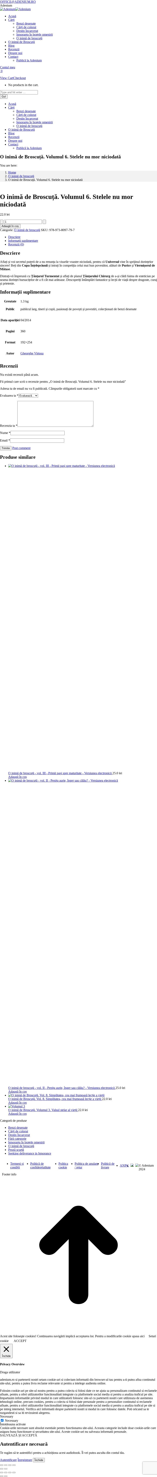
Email (5, 440)
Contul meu (7, 67)
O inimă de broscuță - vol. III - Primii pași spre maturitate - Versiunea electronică (60, 773)
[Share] (5, 1472)
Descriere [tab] (14, 237)
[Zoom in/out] (14, 1472)
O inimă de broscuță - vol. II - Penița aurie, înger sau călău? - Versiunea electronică (62, 1088)
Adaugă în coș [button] (17, 777)
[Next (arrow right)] (5, 1476)
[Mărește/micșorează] (1, 1465)
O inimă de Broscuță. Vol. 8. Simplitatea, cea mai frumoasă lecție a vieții (55, 1099)
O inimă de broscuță (27, 230)
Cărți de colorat (18, 1131)
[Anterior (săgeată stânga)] (1, 1468)
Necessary (11, 1420)
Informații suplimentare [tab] (23, 240)
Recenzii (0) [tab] (16, 244)
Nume (5, 433)
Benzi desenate (18, 1127)
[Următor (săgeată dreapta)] (5, 1468)
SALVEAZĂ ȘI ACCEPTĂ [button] (18, 1435)
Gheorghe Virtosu (32, 353)
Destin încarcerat (19, 1135)
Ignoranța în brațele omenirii (26, 1142)
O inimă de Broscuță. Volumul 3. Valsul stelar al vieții (43, 1110)
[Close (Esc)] (1, 1472)
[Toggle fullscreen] (9, 1472)
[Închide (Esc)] (14, 1465)
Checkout (19, 78)
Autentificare (8, 1460)
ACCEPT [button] (20, 1341)
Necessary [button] (6, 1416)
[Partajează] (9, 1465)
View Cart (6, 78)
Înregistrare (25, 1460)
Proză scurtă (16, 1149)
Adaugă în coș (10, 226)
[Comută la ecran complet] (5, 1465)
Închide (39, 1460)
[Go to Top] (78, 1332)
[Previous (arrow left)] (1, 1476)
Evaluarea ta (9, 395)
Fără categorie (17, 1138)
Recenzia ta (8, 425)
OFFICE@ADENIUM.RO (18, 1)
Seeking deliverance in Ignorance (29, 1153)
